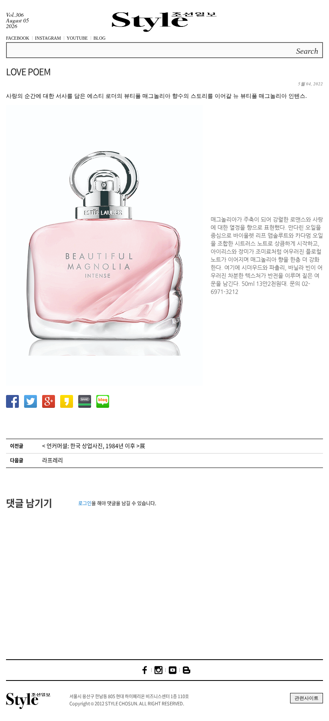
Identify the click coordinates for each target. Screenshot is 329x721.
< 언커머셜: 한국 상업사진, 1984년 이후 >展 (93, 446)
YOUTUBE (77, 38)
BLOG (99, 38)
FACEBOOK (17, 38)
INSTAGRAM (48, 38)
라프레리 (52, 460)
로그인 (84, 503)
